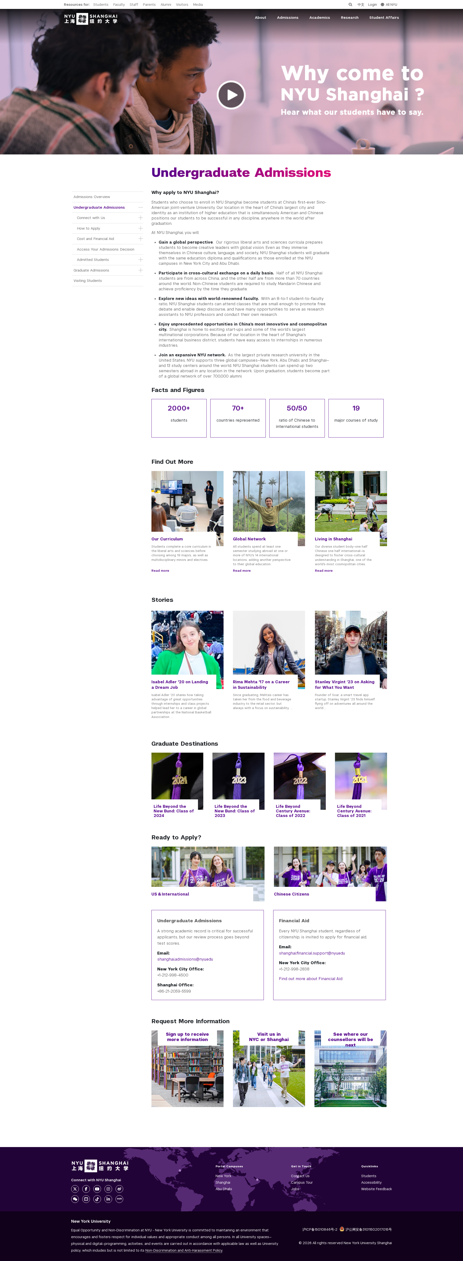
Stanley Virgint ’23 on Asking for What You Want (344, 684)
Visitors (182, 4)
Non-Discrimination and (183, 1250)
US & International (170, 894)
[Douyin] (97, 1199)
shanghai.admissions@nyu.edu (185, 959)
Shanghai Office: (175, 985)
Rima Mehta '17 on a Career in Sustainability (261, 684)
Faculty (119, 4)
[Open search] (350, 4)
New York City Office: (180, 969)
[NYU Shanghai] (100, 1166)
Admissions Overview (92, 196)
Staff (134, 4)
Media (198, 4)
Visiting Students (88, 280)
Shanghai (223, 1182)
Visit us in (269, 1034)
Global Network (249, 539)
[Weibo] (119, 1189)
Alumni (166, 4)
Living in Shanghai (333, 539)
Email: (163, 953)
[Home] (91, 19)
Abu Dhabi (224, 1189)
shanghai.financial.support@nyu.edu (312, 953)
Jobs (295, 1189)
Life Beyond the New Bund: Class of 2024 (174, 811)
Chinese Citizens (291, 894)
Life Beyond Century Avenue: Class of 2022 (293, 811)
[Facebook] (86, 1189)
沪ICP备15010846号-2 (319, 1229)
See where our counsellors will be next (350, 1039)
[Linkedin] (108, 1199)
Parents (149, 4)
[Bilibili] (86, 1199)
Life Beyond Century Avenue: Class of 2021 (354, 811)
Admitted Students (93, 259)
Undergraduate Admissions (99, 207)
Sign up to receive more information (187, 1036)
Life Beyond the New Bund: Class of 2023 (235, 811)
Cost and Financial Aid (95, 238)
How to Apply (88, 228)
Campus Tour (302, 1182)
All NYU (391, 4)
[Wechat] (75, 1199)
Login (372, 4)
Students (101, 4)
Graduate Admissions (91, 270)
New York (223, 1176)
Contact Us (300, 1176)
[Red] (119, 1199)
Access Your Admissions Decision (105, 249)
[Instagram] (108, 1189)
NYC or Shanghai (269, 1039)
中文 (361, 4)
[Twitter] (75, 1189)
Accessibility (371, 1182)
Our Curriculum (167, 539)
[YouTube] (97, 1189)
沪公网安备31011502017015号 (369, 1229)
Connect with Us (91, 217)
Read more (160, 571)
